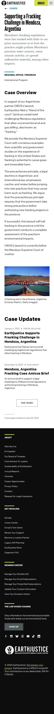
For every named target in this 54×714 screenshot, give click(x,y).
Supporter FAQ (11, 552)
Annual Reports (11, 471)
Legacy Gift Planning (14, 542)
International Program (16, 79)
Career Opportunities (14, 481)
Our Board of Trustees (14, 456)
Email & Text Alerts (13, 527)
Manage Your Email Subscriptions (20, 579)
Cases (13, 8)
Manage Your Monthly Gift (16, 574)
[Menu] (51, 3)
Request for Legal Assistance (18, 496)
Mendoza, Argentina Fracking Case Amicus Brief (26, 371)
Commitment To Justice (16, 461)
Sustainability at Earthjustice (18, 466)
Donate (8, 517)
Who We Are (10, 446)
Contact (8, 491)
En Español (9, 451)
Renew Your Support (14, 532)
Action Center (11, 522)
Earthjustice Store (13, 547)
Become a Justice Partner (16, 537)
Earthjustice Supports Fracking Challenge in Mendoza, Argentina (22, 337)
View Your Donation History (17, 594)
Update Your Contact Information (20, 589)
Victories (8, 476)
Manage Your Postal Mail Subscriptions (22, 584)
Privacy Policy (11, 486)
